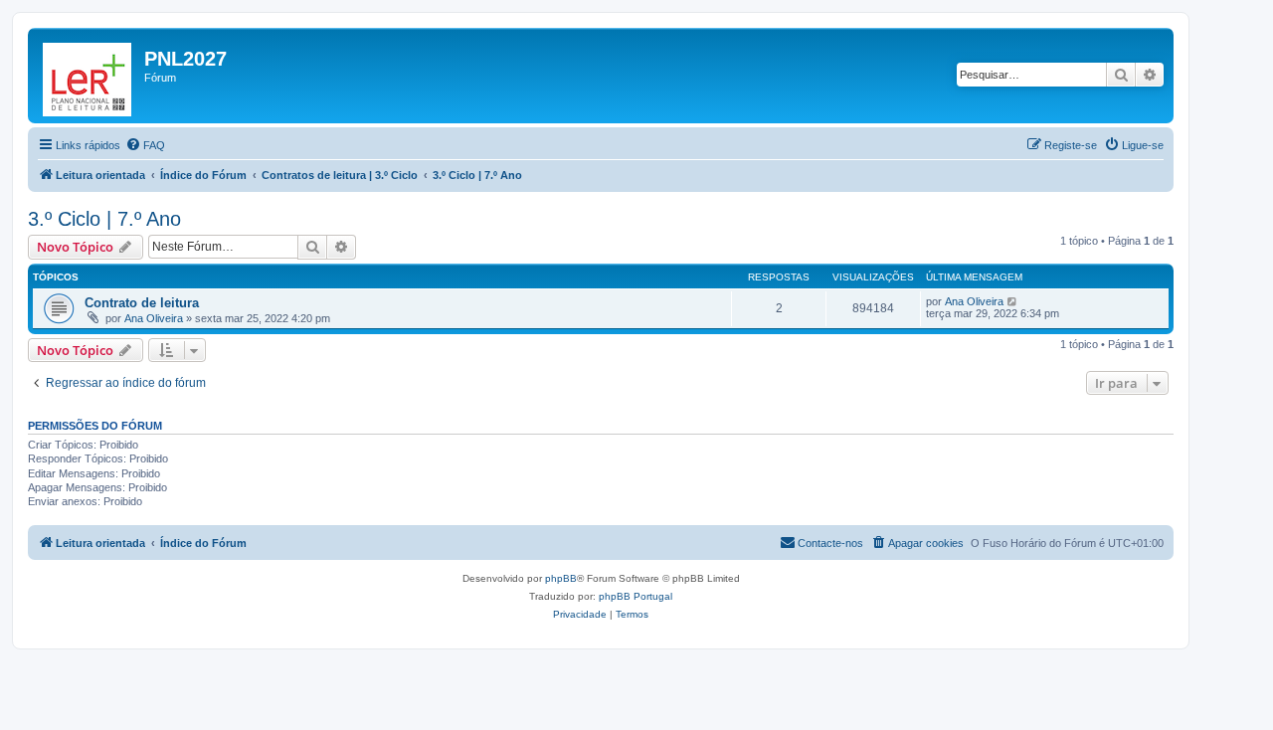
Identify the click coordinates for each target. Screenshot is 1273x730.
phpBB (561, 578)
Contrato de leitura (142, 302)
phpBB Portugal (635, 596)
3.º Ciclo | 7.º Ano (104, 219)
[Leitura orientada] (88, 75)
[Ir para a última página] (1012, 301)
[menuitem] (145, 145)
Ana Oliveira (153, 318)
